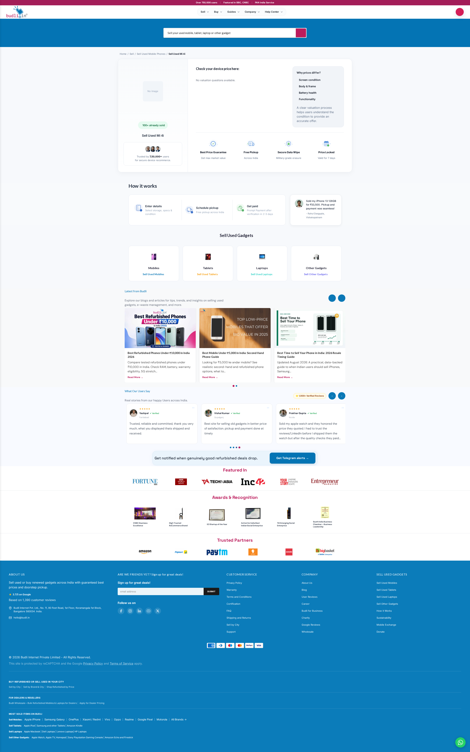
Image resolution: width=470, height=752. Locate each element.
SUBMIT (211, 591)
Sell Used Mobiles (387, 582)
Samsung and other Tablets (51, 725)
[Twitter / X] (157, 611)
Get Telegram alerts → (292, 458)
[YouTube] (148, 611)
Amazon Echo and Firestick (119, 737)
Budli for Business (312, 610)
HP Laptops (80, 731)
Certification (233, 603)
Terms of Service (121, 663)
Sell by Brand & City (33, 687)
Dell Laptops (48, 731)
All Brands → (179, 719)
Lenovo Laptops (65, 731)
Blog (304, 589)
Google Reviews (311, 624)
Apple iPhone (32, 719)
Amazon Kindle (74, 725)
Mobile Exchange (386, 624)
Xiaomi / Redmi (92, 719)
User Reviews (309, 596)
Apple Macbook (32, 731)
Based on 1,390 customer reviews (32, 600)
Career (306, 603)
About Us (307, 582)
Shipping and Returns (239, 617)
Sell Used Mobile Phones (151, 53)
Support (231, 631)
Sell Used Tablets (386, 589)
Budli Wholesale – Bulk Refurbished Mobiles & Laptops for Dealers (43, 703)
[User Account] (460, 12)
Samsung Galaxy (54, 719)
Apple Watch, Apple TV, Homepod (49, 737)
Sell (132, 53)
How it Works (384, 610)
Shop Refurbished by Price (60, 687)
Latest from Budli (136, 291)
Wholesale (308, 631)
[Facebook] (121, 611)
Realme (129, 719)
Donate (381, 631)
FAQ (229, 610)
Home (123, 53)
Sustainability (384, 617)
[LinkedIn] (139, 611)
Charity (306, 617)
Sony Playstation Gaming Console (85, 737)
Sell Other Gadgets (387, 603)
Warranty (232, 589)
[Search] (301, 32)
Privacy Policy (234, 582)
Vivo (107, 719)
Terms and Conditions (239, 596)
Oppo (117, 719)
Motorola (162, 719)
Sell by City (233, 624)
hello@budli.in (22, 617)
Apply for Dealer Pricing (91, 703)
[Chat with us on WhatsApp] (460, 742)
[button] (145, 481)
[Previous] (332, 298)
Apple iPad (29, 725)
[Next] (341, 298)
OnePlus (74, 719)
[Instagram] (130, 611)
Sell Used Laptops (387, 596)
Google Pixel (145, 719)
